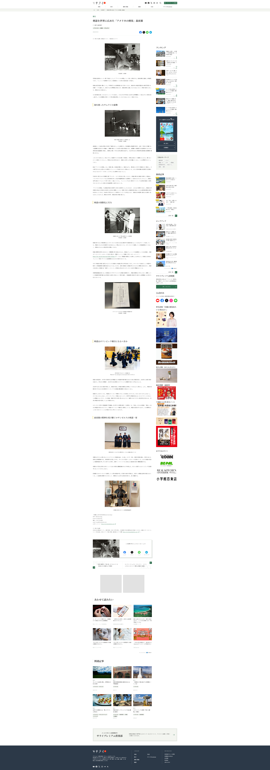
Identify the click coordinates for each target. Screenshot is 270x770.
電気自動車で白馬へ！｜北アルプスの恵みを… (171, 178)
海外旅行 (103, 10)
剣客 (101, 28)
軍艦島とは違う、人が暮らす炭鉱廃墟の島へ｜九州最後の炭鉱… (171, 53)
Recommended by (142, 652)
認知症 (172, 162)
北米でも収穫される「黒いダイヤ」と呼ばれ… (102, 711)
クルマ (167, 160)
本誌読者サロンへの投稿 (170, 754)
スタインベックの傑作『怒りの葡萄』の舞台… (141, 711)
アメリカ (96, 28)
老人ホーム (170, 164)
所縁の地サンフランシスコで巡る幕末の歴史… (122, 711)
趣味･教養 (125, 7)
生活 (152, 7)
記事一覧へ (171, 215)
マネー (167, 162)
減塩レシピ (161, 162)
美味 (99, 7)
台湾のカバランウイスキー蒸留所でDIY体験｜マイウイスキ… (171, 62)
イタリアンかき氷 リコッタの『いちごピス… (171, 193)
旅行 (111, 7)
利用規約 (166, 760)
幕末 (126, 714)
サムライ (107, 28)
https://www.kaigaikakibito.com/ (130, 532)
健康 (139, 7)
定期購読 (166, 147)
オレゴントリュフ (103, 714)
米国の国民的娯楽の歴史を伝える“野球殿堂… (121, 683)
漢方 (164, 166)
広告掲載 (166, 758)
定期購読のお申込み (169, 756)
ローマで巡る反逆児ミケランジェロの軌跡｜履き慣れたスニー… (171, 90)
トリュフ (96, 716)
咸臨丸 (115, 716)
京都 (160, 166)
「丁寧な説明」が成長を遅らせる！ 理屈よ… (171, 208)
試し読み (166, 143)
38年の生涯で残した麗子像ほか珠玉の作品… (171, 186)
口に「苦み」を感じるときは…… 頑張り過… (171, 201)
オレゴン (101, 686)
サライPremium (151, 757)
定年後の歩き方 (162, 164)
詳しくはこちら (167, 286)
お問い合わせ (167, 762)
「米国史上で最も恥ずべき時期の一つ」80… (142, 683)
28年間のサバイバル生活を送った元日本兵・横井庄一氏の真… (171, 81)
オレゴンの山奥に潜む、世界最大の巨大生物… (102, 683)
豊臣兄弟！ (161, 160)
